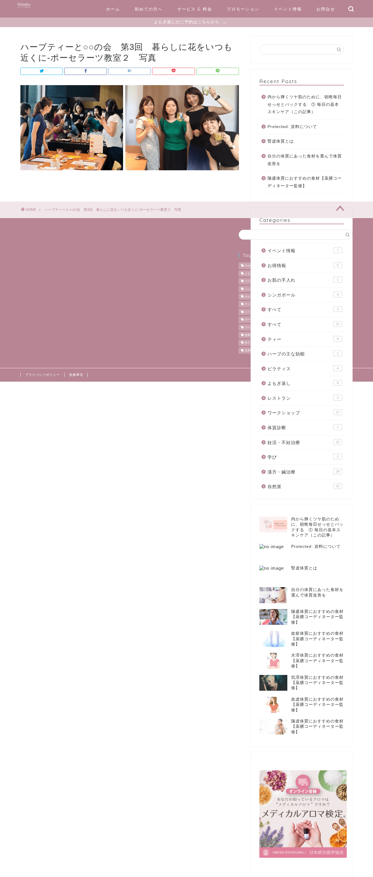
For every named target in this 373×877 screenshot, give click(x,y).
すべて (303, 309)
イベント (250, 281)
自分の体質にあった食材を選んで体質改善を (305, 160)
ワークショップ (303, 412)
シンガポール (303, 294)
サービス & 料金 (194, 9)
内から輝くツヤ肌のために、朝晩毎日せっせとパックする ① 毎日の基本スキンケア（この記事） (305, 104)
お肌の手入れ (303, 280)
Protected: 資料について (292, 126)
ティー (303, 339)
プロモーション (243, 9)
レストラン (303, 398)
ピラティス (303, 368)
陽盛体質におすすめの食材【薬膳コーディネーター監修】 (305, 182)
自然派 (303, 486)
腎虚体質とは (281, 141)
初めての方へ (149, 9)
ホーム (113, 9)
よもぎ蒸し (303, 383)
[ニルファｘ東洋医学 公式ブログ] (24, 8)
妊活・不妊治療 (303, 442)
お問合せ (325, 9)
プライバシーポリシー (42, 374)
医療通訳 (250, 335)
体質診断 (303, 427)
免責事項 (76, 374)
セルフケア (251, 296)
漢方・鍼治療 (303, 471)
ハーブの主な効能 (303, 353)
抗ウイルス (251, 342)
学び (303, 457)
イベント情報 (288, 9)
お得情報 (303, 265)
